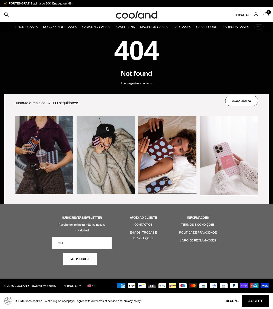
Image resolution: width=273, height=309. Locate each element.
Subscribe (80, 259)
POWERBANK (125, 27)
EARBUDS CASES (235, 27)
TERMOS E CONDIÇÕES (198, 224)
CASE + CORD (207, 27)
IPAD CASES (182, 27)
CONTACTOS (143, 224)
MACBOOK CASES (154, 27)
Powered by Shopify (43, 285)
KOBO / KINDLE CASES (60, 27)
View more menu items (259, 27)
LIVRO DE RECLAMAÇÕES (198, 240)
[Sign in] (256, 14)
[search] (6, 14)
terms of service (106, 301)
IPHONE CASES (26, 27)
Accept (255, 301)
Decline (232, 301)
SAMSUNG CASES (95, 27)
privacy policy (132, 301)
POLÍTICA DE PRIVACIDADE (198, 232)
